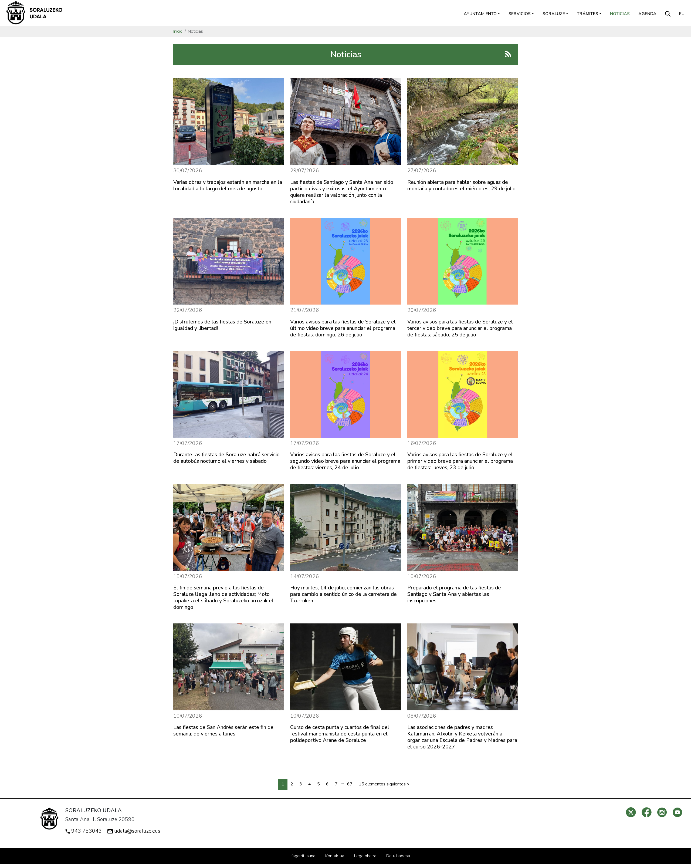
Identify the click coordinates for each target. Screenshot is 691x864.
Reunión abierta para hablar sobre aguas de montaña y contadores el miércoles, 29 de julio (461, 185)
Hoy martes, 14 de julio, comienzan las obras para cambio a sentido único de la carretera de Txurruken (343, 594)
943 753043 (86, 831)
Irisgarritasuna (302, 856)
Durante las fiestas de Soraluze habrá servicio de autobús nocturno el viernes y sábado (226, 458)
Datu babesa (398, 856)
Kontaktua (334, 856)
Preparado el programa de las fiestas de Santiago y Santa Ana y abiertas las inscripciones (454, 594)
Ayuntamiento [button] (480, 14)
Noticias (620, 14)
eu (682, 14)
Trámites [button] (587, 14)
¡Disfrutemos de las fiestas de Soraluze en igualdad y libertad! (222, 325)
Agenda (647, 14)
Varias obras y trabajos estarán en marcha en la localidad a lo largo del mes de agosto (227, 185)
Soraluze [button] (554, 14)
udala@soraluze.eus (137, 831)
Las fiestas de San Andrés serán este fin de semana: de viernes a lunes (223, 730)
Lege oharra (365, 856)
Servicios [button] (520, 14)
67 (350, 784)
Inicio (177, 31)
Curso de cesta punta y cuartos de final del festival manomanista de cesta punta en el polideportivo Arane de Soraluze (339, 734)
